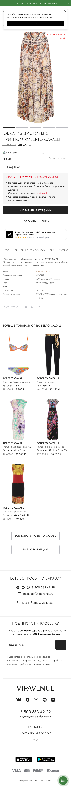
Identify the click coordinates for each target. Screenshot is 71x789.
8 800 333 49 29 (43, 587)
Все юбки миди (35, 549)
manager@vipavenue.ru (38, 594)
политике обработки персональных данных (29, 664)
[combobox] (35, 167)
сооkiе (48, 17)
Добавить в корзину (35, 210)
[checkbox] (32, 660)
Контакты (35, 727)
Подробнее (50, 3)
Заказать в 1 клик (35, 221)
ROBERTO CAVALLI (44, 271)
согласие (18, 656)
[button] (9, 127)
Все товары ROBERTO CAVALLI (36, 536)
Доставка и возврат (35, 733)
